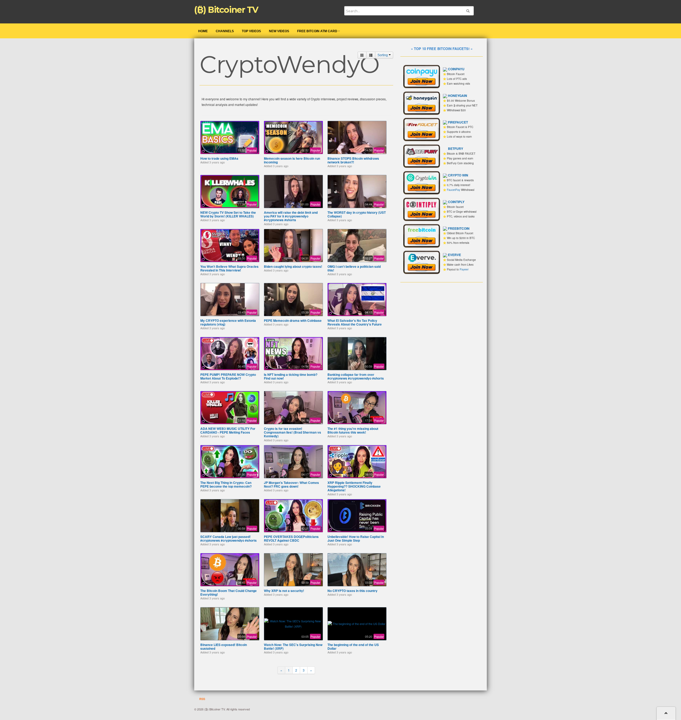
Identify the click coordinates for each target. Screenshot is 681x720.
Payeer (464, 269)
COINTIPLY (456, 201)
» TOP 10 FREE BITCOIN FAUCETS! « (441, 48)
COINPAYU (456, 69)
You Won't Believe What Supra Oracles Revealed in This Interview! (229, 268)
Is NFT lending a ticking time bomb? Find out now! (290, 376)
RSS (201, 699)
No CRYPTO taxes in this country (352, 590)
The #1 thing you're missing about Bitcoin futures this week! (352, 430)
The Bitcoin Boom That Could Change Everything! (228, 592)
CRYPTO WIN (458, 175)
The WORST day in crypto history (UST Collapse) (356, 214)
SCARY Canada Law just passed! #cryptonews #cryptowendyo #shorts (228, 538)
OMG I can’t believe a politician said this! (354, 268)
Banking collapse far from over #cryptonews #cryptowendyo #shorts (355, 376)
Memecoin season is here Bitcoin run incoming (292, 160)
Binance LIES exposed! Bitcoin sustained (223, 646)
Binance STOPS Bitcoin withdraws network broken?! (353, 160)
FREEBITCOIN (459, 228)
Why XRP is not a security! (284, 590)
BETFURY (455, 148)
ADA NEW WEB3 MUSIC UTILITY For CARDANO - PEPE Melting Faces (227, 430)
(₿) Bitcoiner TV (226, 10)
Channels (225, 31)
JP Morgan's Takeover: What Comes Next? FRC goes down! (291, 484)
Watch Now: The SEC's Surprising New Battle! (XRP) (293, 646)
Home (203, 31)
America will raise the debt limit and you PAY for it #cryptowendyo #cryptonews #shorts (291, 216)
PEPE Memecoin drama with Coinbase (293, 320)
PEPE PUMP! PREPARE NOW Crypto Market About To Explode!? (228, 376)
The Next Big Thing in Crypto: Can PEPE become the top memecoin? (226, 484)
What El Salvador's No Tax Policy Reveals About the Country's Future (354, 322)
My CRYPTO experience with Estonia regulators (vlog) (228, 322)
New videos (279, 31)
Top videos (251, 31)
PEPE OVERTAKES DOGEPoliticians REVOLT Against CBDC (291, 538)
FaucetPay (453, 190)
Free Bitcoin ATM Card (317, 31)
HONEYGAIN (457, 95)
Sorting (383, 55)
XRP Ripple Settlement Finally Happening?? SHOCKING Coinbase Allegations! (354, 486)
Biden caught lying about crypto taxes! (293, 266)
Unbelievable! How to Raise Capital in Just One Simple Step (355, 538)
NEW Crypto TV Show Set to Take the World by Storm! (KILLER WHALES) (228, 214)
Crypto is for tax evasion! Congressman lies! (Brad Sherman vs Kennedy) (292, 432)
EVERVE (454, 254)
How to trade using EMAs (219, 158)
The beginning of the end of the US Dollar (353, 646)
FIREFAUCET (458, 122)
